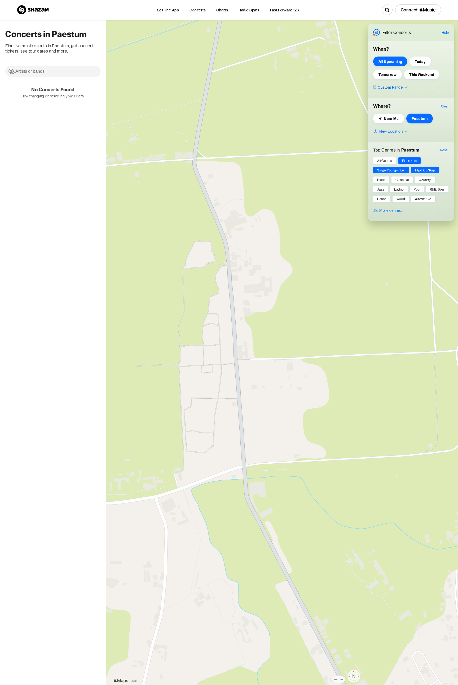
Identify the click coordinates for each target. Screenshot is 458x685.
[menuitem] (168, 10)
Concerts (198, 10)
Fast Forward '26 (284, 10)
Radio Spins (249, 10)
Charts (222, 10)
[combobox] (53, 71)
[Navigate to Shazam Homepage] (33, 9)
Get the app (168, 10)
